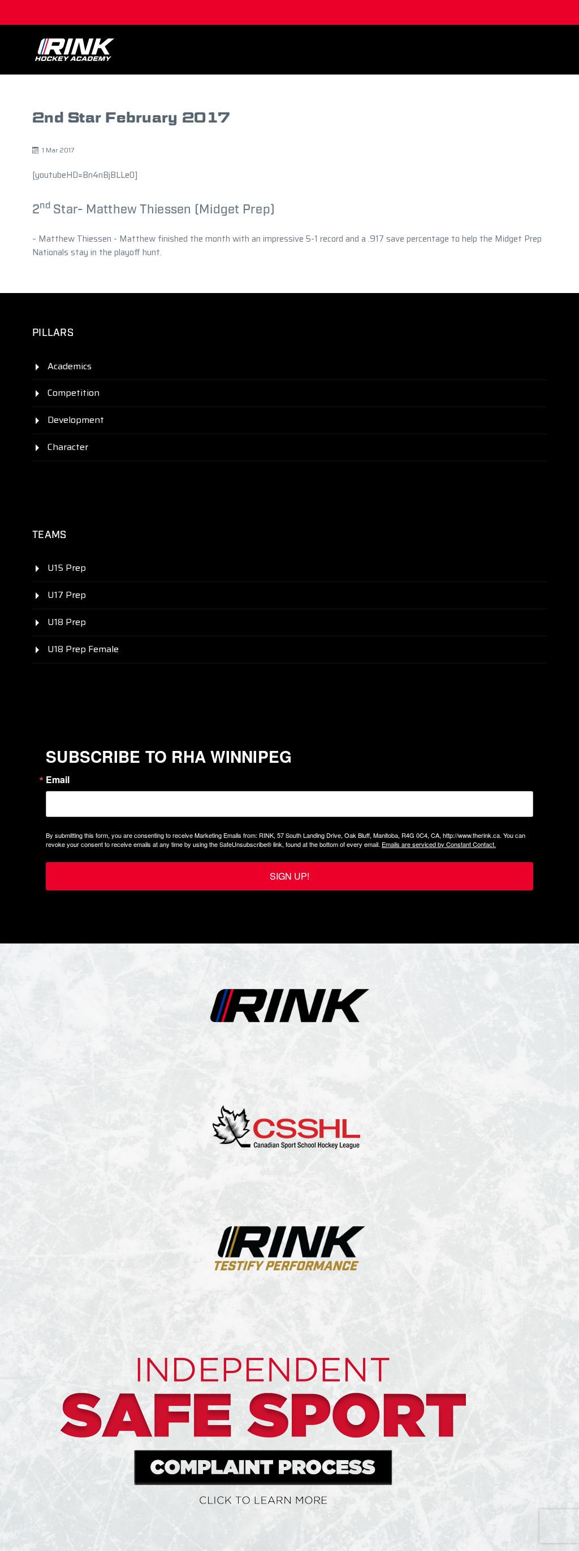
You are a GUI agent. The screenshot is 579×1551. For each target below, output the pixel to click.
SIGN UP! (289, 876)
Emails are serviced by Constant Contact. (439, 844)
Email (58, 779)
